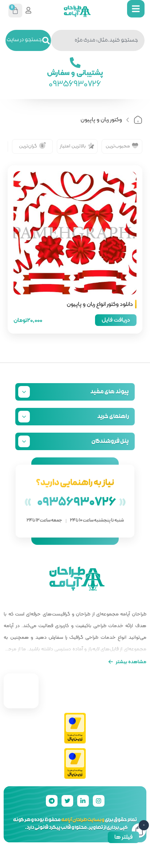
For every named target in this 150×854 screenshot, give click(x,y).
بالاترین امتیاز (73, 145)
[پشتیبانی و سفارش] (75, 62)
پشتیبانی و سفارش (75, 72)
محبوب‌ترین (118, 145)
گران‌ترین (28, 145)
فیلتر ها (123, 837)
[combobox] (98, 40)
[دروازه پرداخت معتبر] (75, 728)
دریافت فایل (116, 319)
